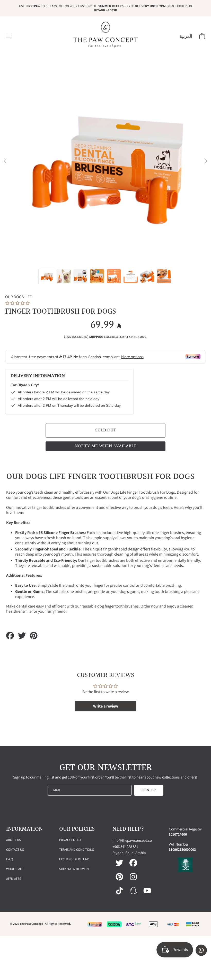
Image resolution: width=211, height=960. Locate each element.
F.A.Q (9, 859)
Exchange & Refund (74, 859)
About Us (13, 840)
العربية (186, 36)
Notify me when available (106, 446)
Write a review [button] (105, 706)
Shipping (96, 337)
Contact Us (15, 849)
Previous (5, 161)
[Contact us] (201, 950)
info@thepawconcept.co (132, 840)
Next (205, 161)
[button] (9, 36)
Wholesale (14, 869)
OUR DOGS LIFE (18, 297)
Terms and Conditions (76, 849)
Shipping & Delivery (74, 869)
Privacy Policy (70, 840)
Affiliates (13, 878)
